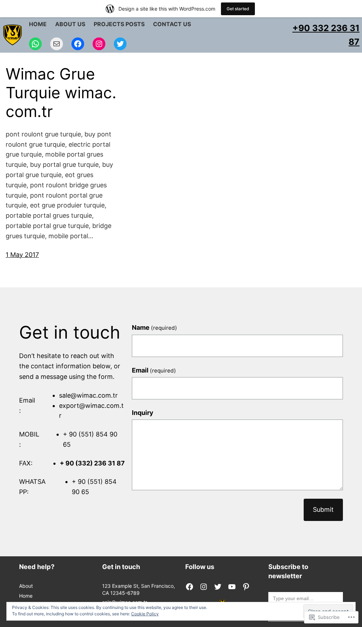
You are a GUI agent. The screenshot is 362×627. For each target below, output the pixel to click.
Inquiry (142, 412)
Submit (323, 509)
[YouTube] (232, 586)
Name (154, 327)
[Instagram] (99, 43)
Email (154, 370)
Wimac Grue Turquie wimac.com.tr (61, 93)
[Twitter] (120, 43)
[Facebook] (77, 43)
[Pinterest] (246, 586)
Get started (238, 8)
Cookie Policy (145, 613)
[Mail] (56, 43)
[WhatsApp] (35, 43)
